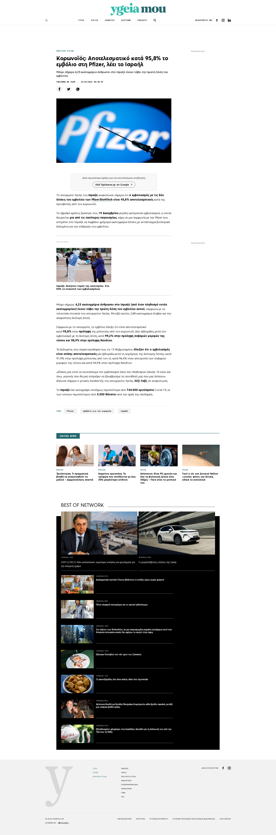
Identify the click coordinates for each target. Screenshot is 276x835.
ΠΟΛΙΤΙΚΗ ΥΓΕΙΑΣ (65, 51)
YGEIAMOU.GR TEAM (65, 82)
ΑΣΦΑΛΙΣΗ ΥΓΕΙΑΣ (100, 776)
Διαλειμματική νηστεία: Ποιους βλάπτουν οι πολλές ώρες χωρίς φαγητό (130, 579)
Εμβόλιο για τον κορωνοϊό (97, 411)
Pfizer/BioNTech (102, 199)
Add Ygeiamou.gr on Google (112, 184)
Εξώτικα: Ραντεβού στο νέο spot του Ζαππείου (118, 654)
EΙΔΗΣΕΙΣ (124, 768)
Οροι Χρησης (225, 819)
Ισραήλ (124, 411)
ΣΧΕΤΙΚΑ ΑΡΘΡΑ (68, 436)
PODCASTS (142, 20)
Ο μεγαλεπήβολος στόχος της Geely (157, 562)
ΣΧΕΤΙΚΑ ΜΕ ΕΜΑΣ (124, 819)
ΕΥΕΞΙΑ (94, 20)
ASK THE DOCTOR (128, 776)
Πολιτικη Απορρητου (159, 819)
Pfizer (70, 411)
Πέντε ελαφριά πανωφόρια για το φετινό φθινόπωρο (122, 604)
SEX (122, 797)
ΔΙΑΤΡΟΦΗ (126, 20)
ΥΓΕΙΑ (81, 20)
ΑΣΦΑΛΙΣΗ (109, 20)
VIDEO (123, 772)
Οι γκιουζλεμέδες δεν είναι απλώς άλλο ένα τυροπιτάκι (122, 679)
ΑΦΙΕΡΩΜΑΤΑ (126, 788)
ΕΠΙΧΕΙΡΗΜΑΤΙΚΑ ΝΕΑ (129, 784)
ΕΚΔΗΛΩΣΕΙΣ (126, 780)
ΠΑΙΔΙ (123, 793)
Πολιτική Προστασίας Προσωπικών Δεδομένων (194, 819)
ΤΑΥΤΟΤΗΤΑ (140, 819)
